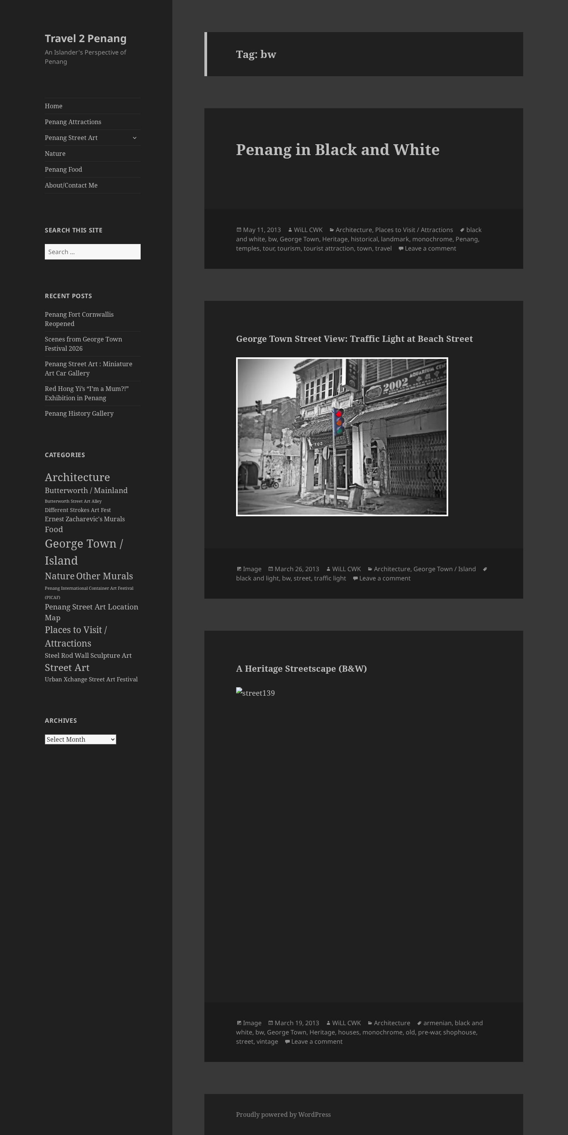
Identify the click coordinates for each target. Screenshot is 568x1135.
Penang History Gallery (79, 413)
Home (54, 106)
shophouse (459, 1032)
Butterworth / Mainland (86, 490)
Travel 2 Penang (86, 38)
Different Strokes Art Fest (78, 510)
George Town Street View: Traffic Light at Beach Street (354, 338)
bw (272, 239)
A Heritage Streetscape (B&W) (301, 668)
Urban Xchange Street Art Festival (91, 679)
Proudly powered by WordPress (283, 1114)
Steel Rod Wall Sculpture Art (88, 655)
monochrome (432, 239)
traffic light (330, 578)
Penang (467, 239)
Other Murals (104, 576)
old (410, 1032)
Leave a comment (430, 248)
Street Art (67, 667)
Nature (55, 153)
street (302, 578)
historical (364, 239)
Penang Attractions (73, 122)
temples (248, 248)
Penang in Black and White (338, 149)
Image (252, 569)
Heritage (335, 239)
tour (268, 248)
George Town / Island (444, 569)
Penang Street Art (71, 137)
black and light (257, 578)
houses (348, 1032)
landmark (395, 239)
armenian (437, 1023)
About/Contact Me (71, 185)
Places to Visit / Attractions (414, 229)
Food (54, 529)
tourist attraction (329, 248)
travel (383, 248)
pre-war (429, 1032)
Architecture (77, 476)
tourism (289, 248)
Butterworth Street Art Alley (73, 501)
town (364, 248)
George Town (299, 239)
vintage (267, 1041)
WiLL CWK (308, 229)
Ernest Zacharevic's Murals (85, 519)
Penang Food (63, 169)
